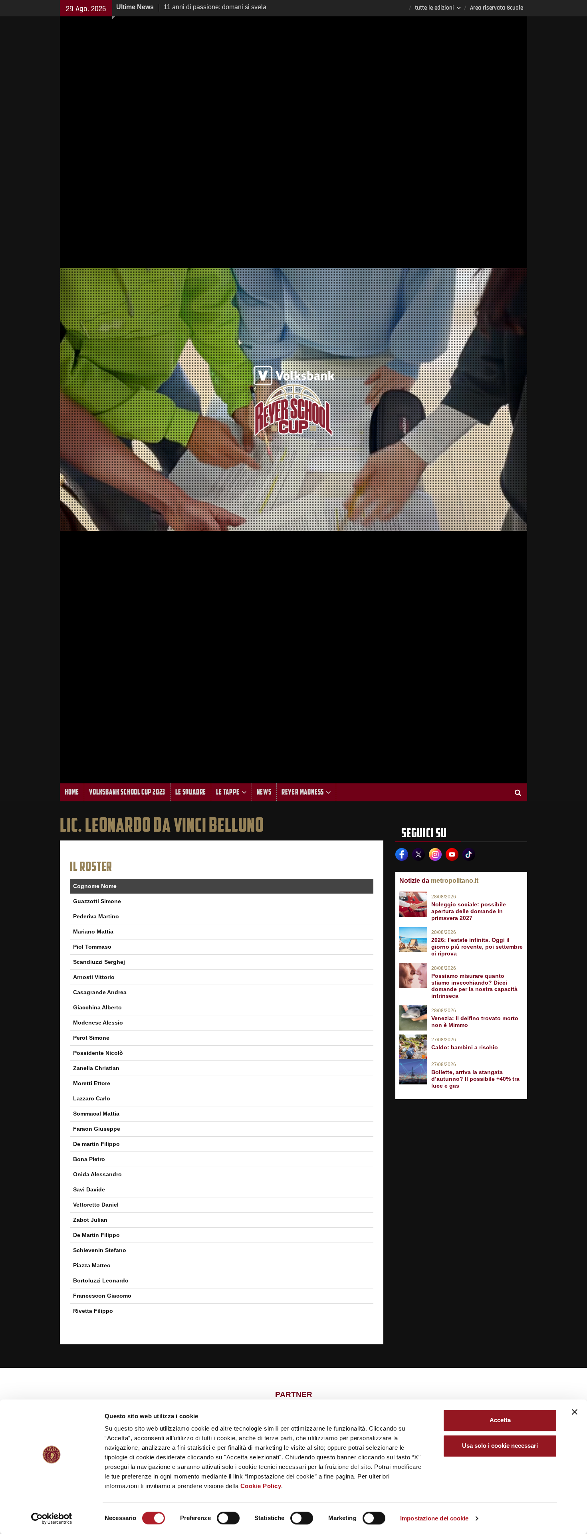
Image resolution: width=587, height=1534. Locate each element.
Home (72, 792)
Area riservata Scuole (496, 8)
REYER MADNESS (303, 792)
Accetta (500, 1420)
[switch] (228, 1518)
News (264, 792)
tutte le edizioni (434, 8)
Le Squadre (190, 792)
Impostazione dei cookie (434, 1518)
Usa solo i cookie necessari (500, 1445)
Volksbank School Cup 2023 (127, 792)
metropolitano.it (454, 880)
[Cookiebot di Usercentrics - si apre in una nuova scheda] (52, 1518)
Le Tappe (227, 792)
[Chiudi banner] (574, 1412)
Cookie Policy (261, 1485)
